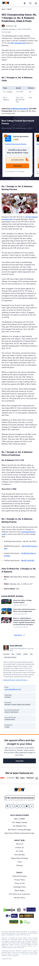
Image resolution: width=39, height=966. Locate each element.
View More (18, 635)
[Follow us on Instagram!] (22, 806)
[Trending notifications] (24, 3)
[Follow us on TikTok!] (32, 806)
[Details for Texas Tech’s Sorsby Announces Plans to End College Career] (6, 611)
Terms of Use (19, 883)
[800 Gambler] (26, 916)
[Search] (30, 3)
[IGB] (29, 910)
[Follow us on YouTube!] (17, 806)
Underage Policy (19, 887)
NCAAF (9, 9)
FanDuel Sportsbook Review (15, 144)
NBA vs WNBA (19, 819)
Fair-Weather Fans (19, 826)
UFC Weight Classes (19, 822)
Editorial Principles (19, 876)
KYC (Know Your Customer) (19, 894)
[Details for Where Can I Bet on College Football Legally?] (6, 602)
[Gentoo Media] (11, 916)
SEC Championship (18, 43)
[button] (36, 3)
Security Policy (19, 898)
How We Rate (19, 855)
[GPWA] (13, 922)
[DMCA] (9, 910)
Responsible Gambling (19, 858)
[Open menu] (36, 3)
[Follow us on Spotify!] (27, 806)
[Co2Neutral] (25, 922)
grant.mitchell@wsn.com (13, 689)
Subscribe (19, 761)
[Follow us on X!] (12, 806)
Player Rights (19, 890)
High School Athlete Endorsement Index (19, 833)
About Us (19, 844)
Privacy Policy (19, 880)
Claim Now (17, 166)
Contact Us (19, 847)
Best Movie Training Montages (19, 830)
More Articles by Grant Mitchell (15, 680)
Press (20, 862)
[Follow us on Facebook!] (8, 806)
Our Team (19, 851)
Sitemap (19, 865)
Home (3, 9)
